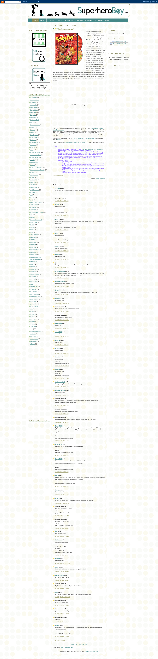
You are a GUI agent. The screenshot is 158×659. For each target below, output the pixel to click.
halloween (33, 244)
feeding (32, 224)
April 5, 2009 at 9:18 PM (61, 413)
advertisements (34, 100)
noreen (57, 498)
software (32, 316)
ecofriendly (33, 207)
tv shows (33, 334)
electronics (33, 209)
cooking (32, 172)
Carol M (57, 357)
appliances (33, 102)
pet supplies (33, 304)
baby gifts (33, 115)
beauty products (35, 125)
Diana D (57, 625)
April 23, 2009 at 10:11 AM (62, 597)
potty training (34, 306)
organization (33, 289)
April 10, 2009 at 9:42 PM (62, 515)
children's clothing (35, 152)
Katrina (57, 558)
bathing (32, 122)
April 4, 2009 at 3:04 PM (61, 345)
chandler (32, 147)
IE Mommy (58, 540)
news (31, 284)
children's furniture (35, 155)
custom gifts (33, 179)
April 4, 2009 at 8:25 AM (61, 267)
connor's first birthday (36, 167)
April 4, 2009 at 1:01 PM (61, 328)
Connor (32, 165)
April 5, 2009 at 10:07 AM (62, 378)
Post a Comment (60, 640)
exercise (32, 217)
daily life (32, 184)
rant (31, 309)
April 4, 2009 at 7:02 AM (61, 250)
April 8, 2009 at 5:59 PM (61, 486)
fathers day (33, 222)
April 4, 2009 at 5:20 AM (61, 201)
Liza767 (57, 340)
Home (85, 644)
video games (34, 339)
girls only (32, 239)
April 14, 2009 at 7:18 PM (62, 536)
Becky (57, 475)
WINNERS (88, 20)
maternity (33, 276)
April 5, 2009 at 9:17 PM (61, 405)
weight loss (33, 341)
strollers (32, 321)
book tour (33, 140)
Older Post (81, 644)
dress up (32, 192)
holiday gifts (33, 254)
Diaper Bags (33, 187)
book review (33, 137)
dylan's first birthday (36, 202)
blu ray (32, 132)
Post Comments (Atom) (67, 647)
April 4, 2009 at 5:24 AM (61, 230)
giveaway (33, 242)
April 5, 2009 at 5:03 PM (61, 386)
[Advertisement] (36, 381)
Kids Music (33, 271)
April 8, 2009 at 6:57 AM (61, 472)
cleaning (32, 160)
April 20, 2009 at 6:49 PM (62, 580)
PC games (33, 301)
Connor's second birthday (37, 170)
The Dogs (33, 326)
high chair (33, 252)
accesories (33, 97)
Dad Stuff (33, 182)
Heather (57, 246)
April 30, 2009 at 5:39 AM (62, 636)
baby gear (33, 112)
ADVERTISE (69, 20)
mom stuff (33, 279)
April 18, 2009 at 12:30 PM (62, 563)
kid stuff (32, 266)
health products (34, 249)
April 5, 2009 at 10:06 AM (62, 365)
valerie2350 (58, 323)
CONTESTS (51, 20)
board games (34, 135)
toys (31, 329)
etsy (31, 214)
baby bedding (34, 107)
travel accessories (35, 331)
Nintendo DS (33, 286)
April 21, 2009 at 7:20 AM (62, 588)
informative (33, 261)
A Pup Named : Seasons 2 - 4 (84, 138)
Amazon (59, 139)
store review (33, 319)
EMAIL (107, 20)
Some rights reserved (91, 651)
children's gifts (34, 157)
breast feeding (34, 142)
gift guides (33, 237)
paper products (34, 294)
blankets (32, 130)
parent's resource (35, 296)
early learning (34, 204)
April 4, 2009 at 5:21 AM (61, 215)
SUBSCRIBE (98, 20)
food (31, 232)
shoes (32, 311)
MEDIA (60, 20)
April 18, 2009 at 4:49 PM (62, 571)
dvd (31, 194)
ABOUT (42, 20)
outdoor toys (33, 291)
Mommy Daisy (59, 575)
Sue (56, 592)
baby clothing (34, 110)
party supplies (34, 299)
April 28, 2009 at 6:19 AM (62, 605)
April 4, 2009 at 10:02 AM (62, 278)
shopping (33, 314)
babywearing (34, 117)
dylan (31, 199)
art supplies (33, 105)
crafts (32, 177)
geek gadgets (34, 234)
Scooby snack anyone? (66, 29)
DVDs (32, 197)
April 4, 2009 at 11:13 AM (62, 294)
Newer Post (74, 644)
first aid (32, 227)
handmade (33, 247)
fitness (32, 229)
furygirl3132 (58, 425)
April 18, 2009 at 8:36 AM (62, 555)
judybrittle (58, 290)
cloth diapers (34, 162)
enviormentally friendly (36, 212)
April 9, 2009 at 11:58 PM (62, 503)
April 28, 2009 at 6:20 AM (62, 622)
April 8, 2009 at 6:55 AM (61, 440)
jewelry (32, 264)
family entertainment (36, 219)
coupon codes (34, 174)
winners (32, 344)
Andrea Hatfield (60, 382)
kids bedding (33, 269)
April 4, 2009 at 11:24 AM (62, 311)
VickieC (57, 188)
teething (32, 324)
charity (32, 149)
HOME (36, 20)
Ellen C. (57, 219)
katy (56, 531)
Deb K (57, 567)
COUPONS (79, 20)
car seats (33, 145)
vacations (33, 336)
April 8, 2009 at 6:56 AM (61, 455)
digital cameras (34, 190)
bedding (32, 127)
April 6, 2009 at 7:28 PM (61, 422)
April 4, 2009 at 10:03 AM (62, 286)
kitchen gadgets (34, 274)
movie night (33, 281)
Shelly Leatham (60, 271)
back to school (34, 120)
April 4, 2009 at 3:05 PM (61, 353)
